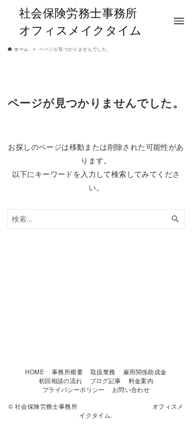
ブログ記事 (105, 380)
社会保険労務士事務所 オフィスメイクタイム (96, 21)
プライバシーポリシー (73, 389)
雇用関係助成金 (145, 371)
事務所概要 (67, 371)
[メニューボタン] (179, 21)
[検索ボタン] (175, 219)
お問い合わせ (131, 389)
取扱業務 (103, 371)
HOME (34, 371)
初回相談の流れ (60, 380)
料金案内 (141, 380)
